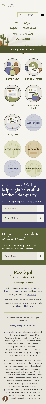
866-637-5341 (12, 208)
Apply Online (11, 218)
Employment (12, 134)
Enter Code (10, 256)
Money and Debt (33, 106)
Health (12, 105)
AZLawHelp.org (11, 332)
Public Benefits (33, 78)
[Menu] (42, 14)
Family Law (12, 78)
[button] (5, 399)
